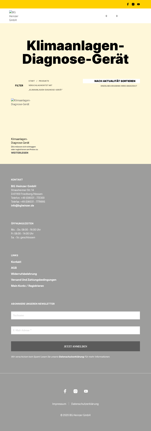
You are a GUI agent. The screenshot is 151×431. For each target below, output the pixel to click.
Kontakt (16, 261)
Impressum (59, 403)
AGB (14, 267)
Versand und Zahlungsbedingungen (33, 279)
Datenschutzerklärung (71, 356)
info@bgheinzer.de (22, 205)
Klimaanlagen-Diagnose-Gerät (20, 140)
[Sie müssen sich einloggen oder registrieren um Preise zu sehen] (24, 149)
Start (32, 81)
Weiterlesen (19, 152)
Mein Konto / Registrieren (27, 285)
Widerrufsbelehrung (24, 273)
